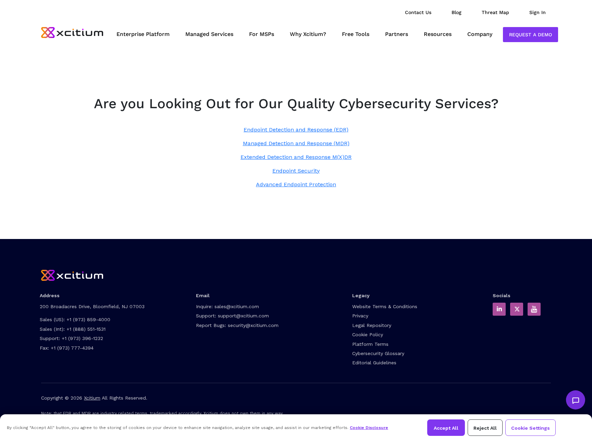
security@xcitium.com (253, 325)
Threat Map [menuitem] (495, 12)
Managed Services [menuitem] (209, 34)
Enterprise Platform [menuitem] (143, 34)
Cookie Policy (367, 334)
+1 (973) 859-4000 (88, 319)
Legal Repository (371, 325)
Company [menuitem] (479, 34)
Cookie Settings (530, 428)
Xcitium (92, 398)
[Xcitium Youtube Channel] (534, 309)
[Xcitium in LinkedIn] (499, 309)
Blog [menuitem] (456, 12)
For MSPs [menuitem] (261, 34)
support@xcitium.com (243, 315)
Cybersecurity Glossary (378, 353)
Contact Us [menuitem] (418, 12)
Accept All (446, 428)
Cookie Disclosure (369, 427)
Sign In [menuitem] (537, 12)
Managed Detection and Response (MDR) (296, 143)
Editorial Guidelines (374, 362)
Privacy (360, 315)
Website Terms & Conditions (384, 306)
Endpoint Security (296, 170)
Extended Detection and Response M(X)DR (296, 157)
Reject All (485, 428)
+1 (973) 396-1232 (82, 338)
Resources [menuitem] (438, 34)
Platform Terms (370, 344)
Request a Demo (530, 34)
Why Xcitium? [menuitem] (308, 34)
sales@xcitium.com (236, 306)
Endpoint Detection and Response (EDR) (296, 129)
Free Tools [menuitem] (355, 34)
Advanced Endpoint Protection (296, 184)
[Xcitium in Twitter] (516, 309)
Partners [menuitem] (396, 34)
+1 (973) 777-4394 (72, 348)
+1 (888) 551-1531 (86, 329)
